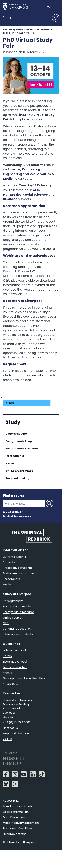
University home (13, 29)
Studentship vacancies (17, 516)
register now (42, 375)
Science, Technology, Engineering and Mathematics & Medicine (28, 174)
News (20, 32)
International (15, 456)
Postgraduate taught (20, 441)
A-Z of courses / (13, 512)
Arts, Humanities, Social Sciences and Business (29, 194)
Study (7, 17)
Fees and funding (17, 478)
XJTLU (10, 463)
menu (55, 18)
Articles (10, 403)
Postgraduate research (22, 448)
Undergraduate (16, 433)
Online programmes (19, 471)
